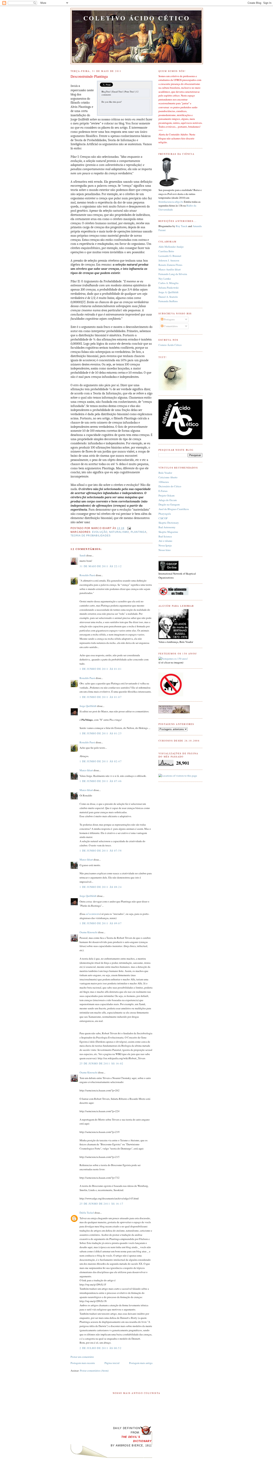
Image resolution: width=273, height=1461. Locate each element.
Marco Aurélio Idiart (169, 269)
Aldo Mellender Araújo (171, 246)
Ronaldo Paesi (87, 575)
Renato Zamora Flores (170, 265)
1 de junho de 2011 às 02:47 (101, 761)
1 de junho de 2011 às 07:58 (101, 850)
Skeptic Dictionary (168, 522)
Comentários (170, 326)
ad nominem (92, 914)
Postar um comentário (82, 1357)
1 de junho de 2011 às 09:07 (101, 923)
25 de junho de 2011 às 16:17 (101, 1203)
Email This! (117, 91)
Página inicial (112, 1363)
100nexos (163, 482)
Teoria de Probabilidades (91, 535)
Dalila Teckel (87, 1212)
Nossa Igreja (165, 545)
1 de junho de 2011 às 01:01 (101, 669)
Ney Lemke (164, 278)
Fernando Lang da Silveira (172, 274)
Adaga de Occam (167, 500)
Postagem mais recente (83, 1363)
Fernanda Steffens (168, 301)
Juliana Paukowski (168, 287)
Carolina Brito (166, 251)
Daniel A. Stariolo (168, 297)
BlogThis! (106, 91)
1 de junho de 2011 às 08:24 (101, 887)
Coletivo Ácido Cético (136, 18)
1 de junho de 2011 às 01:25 (101, 733)
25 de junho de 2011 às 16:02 (101, 1063)
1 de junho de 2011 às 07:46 (101, 781)
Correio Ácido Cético (170, 345)
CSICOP (162, 518)
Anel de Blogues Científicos (173, 509)
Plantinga (138, 532)
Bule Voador (165, 472)
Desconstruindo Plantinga (89, 76)
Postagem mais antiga (140, 1363)
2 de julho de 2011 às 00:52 (101, 1348)
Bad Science (165, 536)
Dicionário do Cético (169, 486)
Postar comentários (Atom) (94, 1370)
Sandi (83, 555)
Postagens (169, 319)
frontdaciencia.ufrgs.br (170, 201)
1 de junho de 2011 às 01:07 (101, 697)
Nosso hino (164, 550)
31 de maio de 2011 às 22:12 (101, 566)
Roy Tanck (181, 226)
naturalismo (119, 532)
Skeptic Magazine (168, 532)
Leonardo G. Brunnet (169, 256)
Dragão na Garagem (169, 504)
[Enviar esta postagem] (128, 528)
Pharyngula (164, 513)
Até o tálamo (165, 541)
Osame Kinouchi (89, 932)
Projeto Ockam (166, 495)
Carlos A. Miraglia (168, 283)
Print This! (130, 91)
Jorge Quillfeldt (88, 706)
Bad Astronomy (166, 527)
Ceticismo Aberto (167, 477)
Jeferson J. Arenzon (168, 260)
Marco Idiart (86, 770)
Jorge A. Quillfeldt (168, 292)
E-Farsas (162, 491)
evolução (100, 532)
